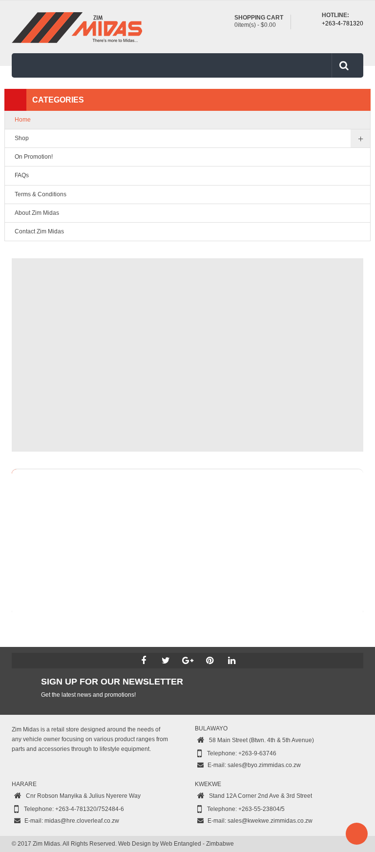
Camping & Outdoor (147, 495)
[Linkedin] (231, 660)
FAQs (22, 175)
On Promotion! (34, 156)
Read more (352, 523)
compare (352, 557)
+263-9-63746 (257, 753)
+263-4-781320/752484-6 (89, 809)
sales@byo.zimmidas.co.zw (264, 765)
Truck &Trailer (315, 495)
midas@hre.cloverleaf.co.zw (81, 820)
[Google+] (187, 660)
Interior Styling (263, 495)
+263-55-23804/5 (261, 809)
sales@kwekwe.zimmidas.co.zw (270, 820)
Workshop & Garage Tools (53, 506)
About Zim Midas (37, 212)
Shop (22, 138)
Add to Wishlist (352, 540)
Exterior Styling (209, 495)
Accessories (50, 476)
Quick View (352, 574)
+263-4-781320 (342, 23)
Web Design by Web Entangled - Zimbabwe (176, 843)
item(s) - (255, 24)
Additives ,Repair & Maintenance (62, 495)
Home (23, 119)
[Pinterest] (209, 660)
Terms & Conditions (40, 194)
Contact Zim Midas (39, 231)
